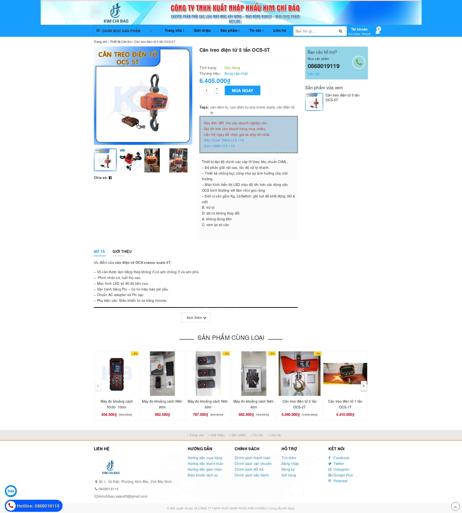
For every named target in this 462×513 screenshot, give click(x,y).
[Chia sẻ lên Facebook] (110, 177)
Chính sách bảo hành (252, 475)
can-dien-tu (219, 107)
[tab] (99, 251)
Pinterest (340, 480)
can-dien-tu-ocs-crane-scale (252, 107)
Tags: (204, 107)
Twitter (338, 463)
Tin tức (256, 30)
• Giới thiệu (216, 435)
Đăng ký (288, 469)
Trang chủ (174, 30)
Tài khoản (359, 29)
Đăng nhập (290, 463)
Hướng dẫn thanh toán (205, 463)
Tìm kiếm (289, 457)
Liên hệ (279, 30)
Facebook (341, 457)
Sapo (291, 508)
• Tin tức (257, 435)
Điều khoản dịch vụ (203, 475)
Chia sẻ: (101, 177)
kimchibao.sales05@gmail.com (123, 496)
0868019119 (324, 66)
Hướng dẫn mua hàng (205, 457)
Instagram (341, 469)
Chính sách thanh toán (252, 457)
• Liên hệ (274, 435)
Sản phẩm (229, 30)
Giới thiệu (202, 30)
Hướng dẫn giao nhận (205, 469)
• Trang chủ (195, 435)
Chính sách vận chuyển (253, 463)
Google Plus (343, 475)
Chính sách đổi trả (249, 469)
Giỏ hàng (289, 475)
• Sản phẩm (237, 435)
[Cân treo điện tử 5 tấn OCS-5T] (314, 102)
